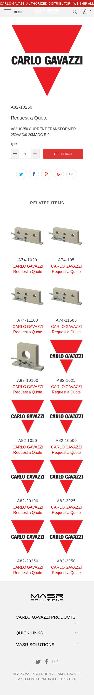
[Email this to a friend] (71, 174)
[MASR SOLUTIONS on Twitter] (38, 662)
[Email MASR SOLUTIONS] (55, 662)
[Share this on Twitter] (21, 174)
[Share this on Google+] (59, 174)
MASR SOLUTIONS (39, 674)
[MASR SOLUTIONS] (47, 12)
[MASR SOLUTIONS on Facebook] (46, 662)
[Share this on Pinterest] (46, 174)
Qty (14, 144)
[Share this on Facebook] (34, 174)
